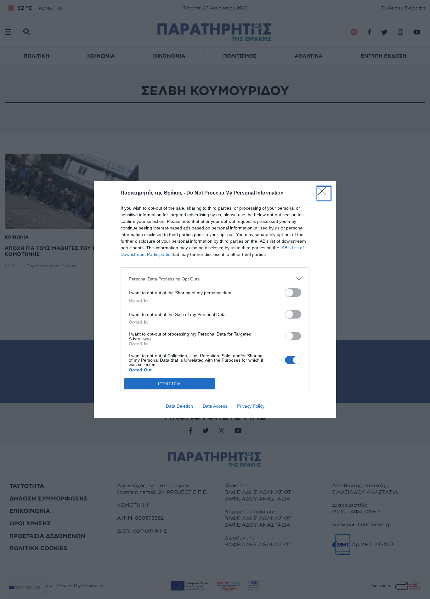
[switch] (293, 292)
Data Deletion (179, 406)
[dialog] (215, 299)
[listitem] (215, 278)
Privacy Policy (250, 406)
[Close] (324, 193)
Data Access (215, 406)
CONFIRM (169, 383)
